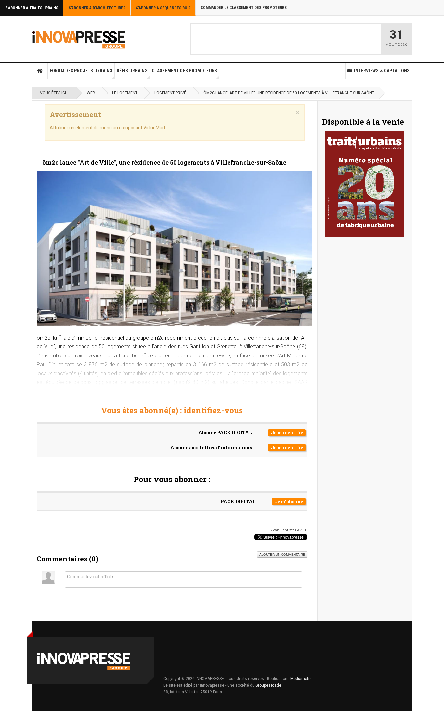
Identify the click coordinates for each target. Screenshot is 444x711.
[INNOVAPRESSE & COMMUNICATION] (79, 39)
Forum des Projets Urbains (81, 70)
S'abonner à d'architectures (97, 8)
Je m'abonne (288, 501)
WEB (91, 93)
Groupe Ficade (268, 685)
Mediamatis (301, 678)
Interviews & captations (382, 70)
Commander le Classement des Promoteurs (244, 8)
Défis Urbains (132, 70)
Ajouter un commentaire (282, 554)
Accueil (40, 71)
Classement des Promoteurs (184, 70)
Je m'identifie (287, 433)
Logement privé (170, 93)
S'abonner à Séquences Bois (163, 8)
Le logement (124, 93)
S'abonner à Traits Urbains (31, 8)
